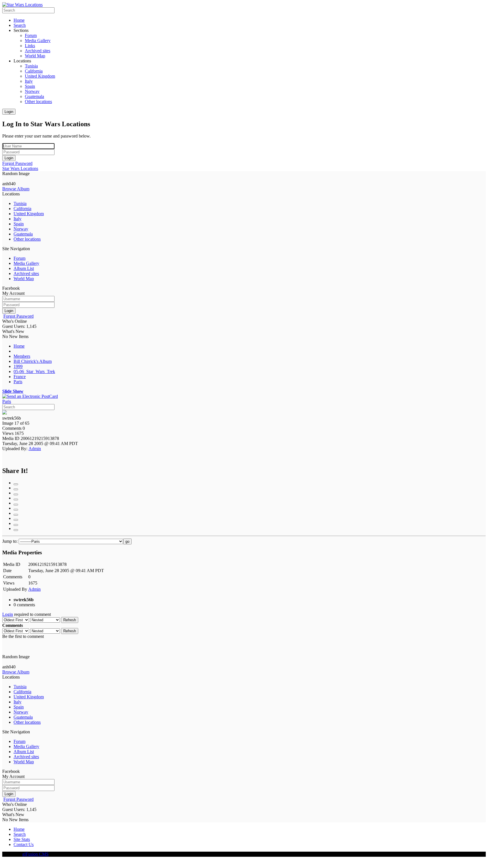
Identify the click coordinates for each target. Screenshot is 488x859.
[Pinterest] (16, 515)
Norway (21, 228)
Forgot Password (17, 163)
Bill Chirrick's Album (33, 361)
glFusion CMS (35, 854)
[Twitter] (16, 525)
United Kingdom (29, 213)
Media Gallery (26, 263)
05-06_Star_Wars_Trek (34, 371)
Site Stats (22, 839)
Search (20, 834)
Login (9, 112)
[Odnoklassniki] (16, 510)
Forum (19, 258)
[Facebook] (16, 484)
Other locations (27, 239)
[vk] (16, 530)
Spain (19, 223)
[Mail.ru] (16, 504)
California (22, 208)
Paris (18, 381)
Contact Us (24, 844)
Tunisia (20, 203)
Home (19, 346)
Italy (17, 218)
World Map (24, 278)
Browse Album (15, 188)
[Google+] (16, 489)
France (20, 376)
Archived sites (26, 273)
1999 (18, 366)
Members (22, 356)
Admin (35, 448)
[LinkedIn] (16, 494)
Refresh (69, 620)
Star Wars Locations (20, 168)
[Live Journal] (16, 499)
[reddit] (16, 520)
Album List (24, 268)
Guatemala (23, 234)
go (127, 541)
